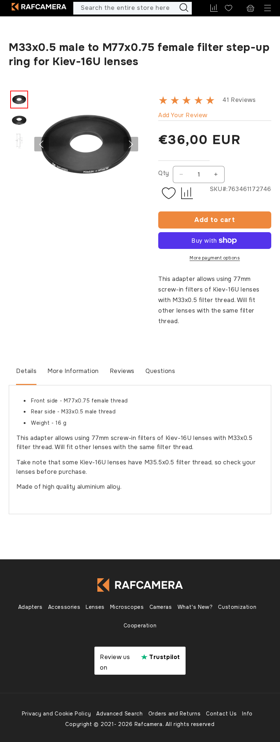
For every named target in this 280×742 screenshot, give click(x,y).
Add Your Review (182, 115)
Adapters (30, 607)
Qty (163, 173)
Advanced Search (119, 713)
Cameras (160, 607)
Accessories (64, 607)
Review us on (140, 662)
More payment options (215, 258)
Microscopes (127, 607)
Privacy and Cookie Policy (56, 713)
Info (247, 713)
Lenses (95, 607)
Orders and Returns (174, 713)
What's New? (195, 607)
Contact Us (221, 713)
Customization (237, 607)
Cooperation (140, 625)
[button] (267, 8)
